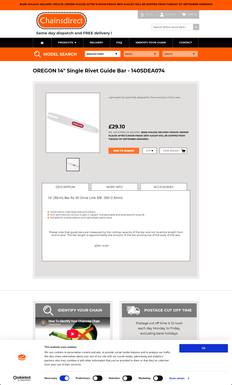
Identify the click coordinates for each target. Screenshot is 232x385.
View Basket (171, 150)
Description (65, 187)
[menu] (116, 42)
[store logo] (61, 20)
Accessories (164, 187)
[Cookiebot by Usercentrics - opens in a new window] (22, 378)
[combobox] (175, 27)
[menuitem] (65, 42)
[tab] (65, 187)
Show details (177, 378)
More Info (114, 187)
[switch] (97, 378)
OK (204, 348)
